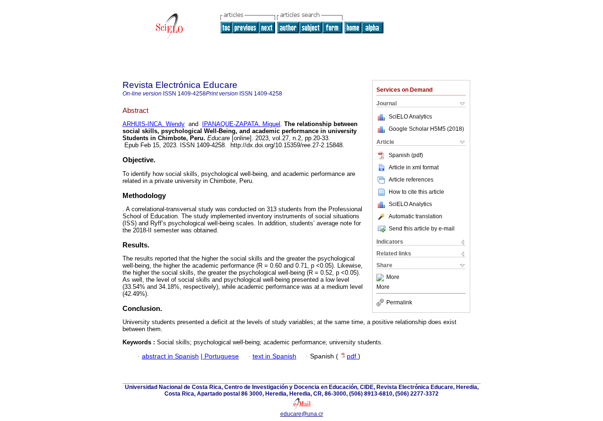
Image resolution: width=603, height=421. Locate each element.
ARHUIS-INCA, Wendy (153, 123)
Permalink (399, 302)
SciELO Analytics (410, 116)
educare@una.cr (301, 414)
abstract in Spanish (170, 356)
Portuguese (221, 356)
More (392, 277)
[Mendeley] (381, 277)
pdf (352, 356)
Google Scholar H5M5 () (426, 129)
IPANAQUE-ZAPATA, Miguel (241, 123)
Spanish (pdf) (406, 155)
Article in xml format (414, 167)
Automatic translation (415, 216)
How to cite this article (416, 192)
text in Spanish (274, 356)
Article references (411, 179)
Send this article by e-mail (422, 228)
